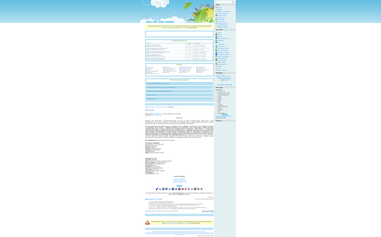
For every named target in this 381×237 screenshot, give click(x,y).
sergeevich (203, 52)
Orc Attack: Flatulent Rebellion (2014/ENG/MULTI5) (161, 201)
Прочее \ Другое (150, 73)
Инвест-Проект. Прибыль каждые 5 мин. (156, 58)
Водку (219, 100)
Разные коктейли (223, 106)
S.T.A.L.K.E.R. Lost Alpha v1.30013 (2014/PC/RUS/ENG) (163, 206)
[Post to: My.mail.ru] (195, 188)
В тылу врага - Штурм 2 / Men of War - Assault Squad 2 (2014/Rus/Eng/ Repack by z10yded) (172, 208)
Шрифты (148, 72)
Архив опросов (227, 116)
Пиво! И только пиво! (224, 93)
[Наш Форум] (155, 22)
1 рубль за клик (220, 75)
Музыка (164, 67)
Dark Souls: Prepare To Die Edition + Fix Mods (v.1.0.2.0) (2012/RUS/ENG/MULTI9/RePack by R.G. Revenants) (176, 204)
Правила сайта (221, 15)
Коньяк (220, 98)
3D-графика (199, 68)
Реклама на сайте (222, 23)
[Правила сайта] (169, 22)
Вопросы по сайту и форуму (153, 45)
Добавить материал (223, 13)
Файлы (153, 107)
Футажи (148, 67)
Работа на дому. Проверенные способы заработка (158, 51)
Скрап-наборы (182, 71)
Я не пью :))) (221, 91)
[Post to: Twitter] (160, 188)
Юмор (197, 72)
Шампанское (221, 113)
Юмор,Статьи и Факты (223, 11)
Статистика (220, 17)
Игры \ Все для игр (167, 68)
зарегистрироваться (168, 27)
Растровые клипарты (151, 71)
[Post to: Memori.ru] (185, 188)
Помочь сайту (221, 21)
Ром (219, 111)
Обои (147, 69)
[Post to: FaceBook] (166, 188)
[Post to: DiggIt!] (163, 188)
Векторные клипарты (201, 69)
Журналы (198, 71)
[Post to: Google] (169, 188)
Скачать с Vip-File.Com (179, 180)
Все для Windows (183, 69)
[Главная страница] (149, 22)
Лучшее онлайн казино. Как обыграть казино (157, 48)
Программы (199, 67)
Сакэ (219, 103)
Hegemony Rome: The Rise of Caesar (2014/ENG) (161, 202)
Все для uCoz (149, 68)
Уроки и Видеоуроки (168, 71)
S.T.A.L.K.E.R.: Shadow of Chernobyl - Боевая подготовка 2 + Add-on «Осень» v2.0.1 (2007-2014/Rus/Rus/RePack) (177, 207)
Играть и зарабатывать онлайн (153, 54)
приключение (174, 211)
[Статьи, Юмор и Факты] (161, 22)
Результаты (219, 116)
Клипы (164, 72)
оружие (164, 211)
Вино (219, 101)
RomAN (203, 46)
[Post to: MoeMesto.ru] (188, 188)
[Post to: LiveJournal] (198, 188)
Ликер (219, 108)
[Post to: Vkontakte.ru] (201, 188)
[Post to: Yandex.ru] (192, 188)
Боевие (169, 211)
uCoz (204, 235)
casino (202, 49)
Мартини (220, 110)
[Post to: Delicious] (157, 188)
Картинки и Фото (167, 69)
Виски (219, 96)
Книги (180, 72)
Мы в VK (225, 25)
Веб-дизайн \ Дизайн (184, 68)
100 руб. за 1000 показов (223, 77)
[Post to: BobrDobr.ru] (182, 188)
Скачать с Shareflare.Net (179, 182)
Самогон (220, 104)
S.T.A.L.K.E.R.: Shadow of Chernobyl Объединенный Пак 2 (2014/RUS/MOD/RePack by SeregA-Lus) (174, 205)
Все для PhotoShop (183, 67)
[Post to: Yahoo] (179, 188)
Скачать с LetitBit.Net (179, 179)
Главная (147, 107)
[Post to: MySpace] (173, 188)
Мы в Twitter (219, 25)
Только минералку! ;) (223, 94)
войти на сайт (182, 27)
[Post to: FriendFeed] (176, 188)
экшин (156, 211)
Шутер (160, 211)
